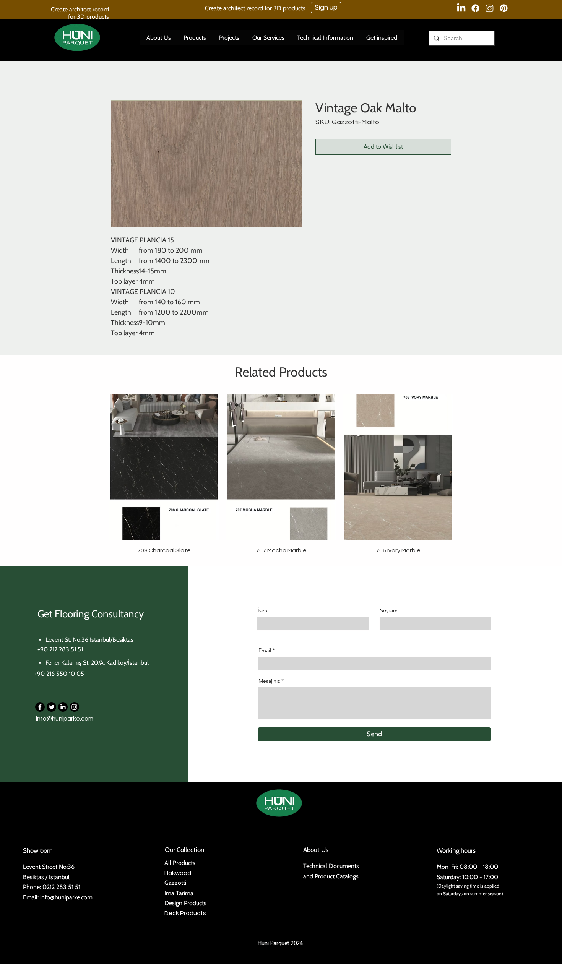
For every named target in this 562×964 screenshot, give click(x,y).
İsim (262, 610)
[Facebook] (475, 8)
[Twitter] (51, 707)
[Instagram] (489, 8)
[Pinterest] (504, 8)
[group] (281, 474)
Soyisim (389, 610)
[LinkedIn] (461, 8)
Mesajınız (269, 680)
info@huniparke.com (64, 719)
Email (264, 650)
